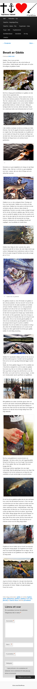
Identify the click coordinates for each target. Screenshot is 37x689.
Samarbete (18, 33)
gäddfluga (23, 598)
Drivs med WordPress (18, 685)
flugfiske (29, 597)
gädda (18, 597)
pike (31, 598)
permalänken (27, 600)
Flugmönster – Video (24, 26)
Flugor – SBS (6, 30)
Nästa (32, 43)
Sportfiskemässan (7, 33)
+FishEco (5, 37)
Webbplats (9, 663)
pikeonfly (5, 600)
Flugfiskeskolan (17, 30)
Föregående (7, 43)
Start (4, 18)
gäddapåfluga (10, 598)
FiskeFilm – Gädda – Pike (9, 26)
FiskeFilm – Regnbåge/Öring (10, 22)
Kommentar (10, 620)
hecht (27, 598)
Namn (9, 644)
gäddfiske (17, 598)
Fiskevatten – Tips (13, 18)
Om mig (26, 33)
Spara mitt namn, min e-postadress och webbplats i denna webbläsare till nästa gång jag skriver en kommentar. (17, 670)
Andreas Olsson (14, 600)
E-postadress (10, 653)
